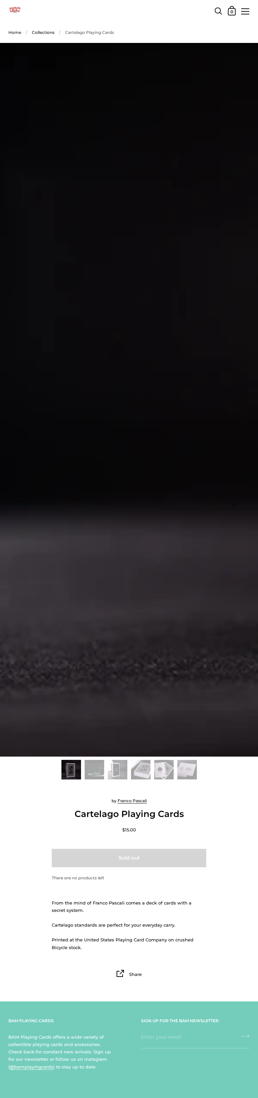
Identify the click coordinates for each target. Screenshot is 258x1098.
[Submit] (246, 1038)
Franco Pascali (132, 800)
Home (14, 32)
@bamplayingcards (31, 1066)
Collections (43, 32)
